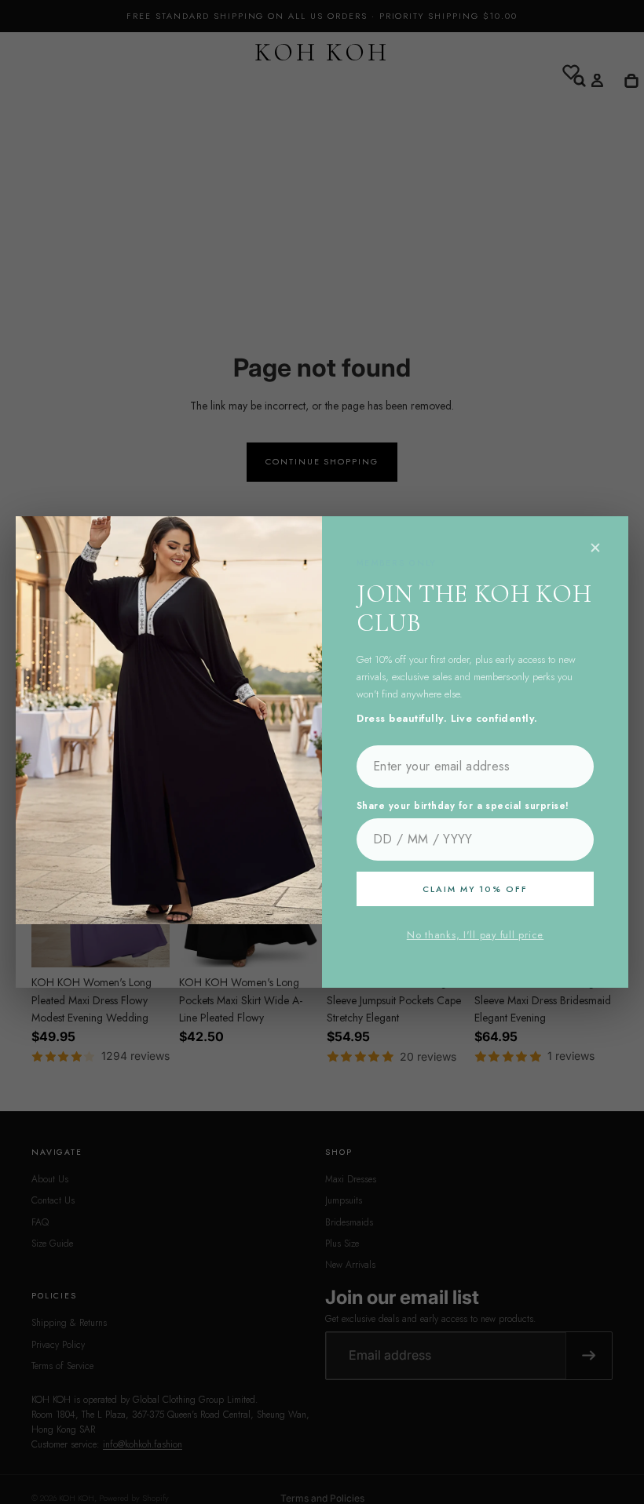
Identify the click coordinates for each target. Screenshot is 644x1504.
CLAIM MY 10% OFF (475, 889)
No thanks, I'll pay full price (475, 935)
